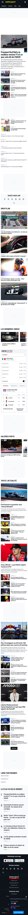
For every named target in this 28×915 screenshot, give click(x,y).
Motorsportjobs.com (14, 882)
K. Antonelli (11, 401)
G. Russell (10, 405)
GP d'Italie (9, 358)
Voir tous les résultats (19, 409)
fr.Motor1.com (14, 880)
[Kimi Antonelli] (6, 401)
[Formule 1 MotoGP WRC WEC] (14, 354)
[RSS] (14, 202)
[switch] (24, 381)
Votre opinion (14, 893)
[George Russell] (6, 405)
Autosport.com (14, 885)
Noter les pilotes (8, 408)
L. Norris (10, 397)
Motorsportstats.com (14, 887)
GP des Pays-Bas (12, 389)
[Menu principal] (2, 2)
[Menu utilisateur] (25, 2)
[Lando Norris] (6, 398)
